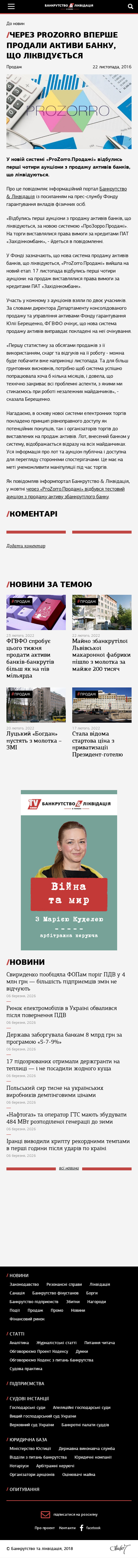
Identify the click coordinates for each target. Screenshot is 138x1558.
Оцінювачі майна (78, 1474)
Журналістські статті (57, 1342)
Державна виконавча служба (87, 1448)
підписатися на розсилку (76, 1514)
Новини (19, 1275)
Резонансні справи (64, 1284)
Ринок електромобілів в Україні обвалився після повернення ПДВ (61, 1012)
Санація (17, 1293)
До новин (15, 23)
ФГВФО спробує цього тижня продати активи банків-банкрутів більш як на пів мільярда (30, 658)
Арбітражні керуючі (55, 1466)
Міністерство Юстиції (30, 1448)
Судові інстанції (29, 1399)
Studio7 (120, 1549)
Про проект (45, 1528)
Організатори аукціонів (32, 1474)
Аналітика (19, 1342)
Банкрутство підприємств (34, 1301)
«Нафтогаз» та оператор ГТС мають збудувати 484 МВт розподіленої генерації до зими (66, 1118)
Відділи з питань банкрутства (38, 1457)
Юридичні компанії (93, 1457)
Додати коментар (25, 546)
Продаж (22, 601)
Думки (82, 1351)
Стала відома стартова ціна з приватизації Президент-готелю (97, 744)
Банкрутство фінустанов (55, 1293)
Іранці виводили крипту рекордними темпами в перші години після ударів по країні (68, 1145)
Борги (92, 1293)
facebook (93, 1528)
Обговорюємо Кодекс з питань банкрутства (51, 1360)
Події (15, 1310)
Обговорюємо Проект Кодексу (39, 1351)
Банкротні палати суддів (85, 1424)
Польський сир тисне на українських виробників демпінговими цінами (54, 1091)
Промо (57, 1310)
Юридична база (28, 1440)
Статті (17, 1334)
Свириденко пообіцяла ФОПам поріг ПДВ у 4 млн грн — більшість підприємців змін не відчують (65, 981)
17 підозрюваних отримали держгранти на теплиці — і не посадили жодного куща (63, 1065)
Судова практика (26, 1368)
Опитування (24, 1489)
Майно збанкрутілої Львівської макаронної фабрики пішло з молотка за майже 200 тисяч (101, 654)
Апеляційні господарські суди (81, 1407)
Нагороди (96, 1301)
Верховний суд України (32, 1424)
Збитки (73, 1301)
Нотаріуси (19, 1466)
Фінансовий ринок (27, 1319)
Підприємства (27, 1383)
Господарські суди (27, 1407)
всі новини (69, 1168)
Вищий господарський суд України (43, 1416)
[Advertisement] (54, 1218)
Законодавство (24, 1284)
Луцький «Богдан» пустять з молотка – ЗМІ (34, 740)
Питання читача (99, 1342)
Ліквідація (100, 1284)
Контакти (67, 1528)
